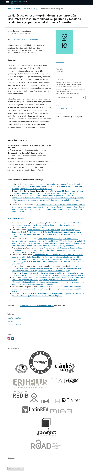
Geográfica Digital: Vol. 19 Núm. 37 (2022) (28, 252)
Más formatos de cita (65, 98)
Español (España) (14, 318)
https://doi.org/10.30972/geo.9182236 (25, 39)
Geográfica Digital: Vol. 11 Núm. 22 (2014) (36, 189)
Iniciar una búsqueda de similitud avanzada (37, 306)
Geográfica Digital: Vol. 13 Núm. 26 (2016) (58, 193)
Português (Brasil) (14, 325)
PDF (60, 61)
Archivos (17, 9)
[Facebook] (12, 339)
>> (10, 300)
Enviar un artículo (15, 469)
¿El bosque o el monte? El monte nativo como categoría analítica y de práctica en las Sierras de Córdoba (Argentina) (46, 287)
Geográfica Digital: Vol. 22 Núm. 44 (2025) (54, 271)
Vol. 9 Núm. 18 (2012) (30, 9)
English (10, 321)
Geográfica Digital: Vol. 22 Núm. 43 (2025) (46, 296)
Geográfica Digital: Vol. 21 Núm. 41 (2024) (28, 227)
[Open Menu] (7, 2)
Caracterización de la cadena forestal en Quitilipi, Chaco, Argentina (54, 230)
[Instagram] (8, 339)
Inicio (9, 9)
